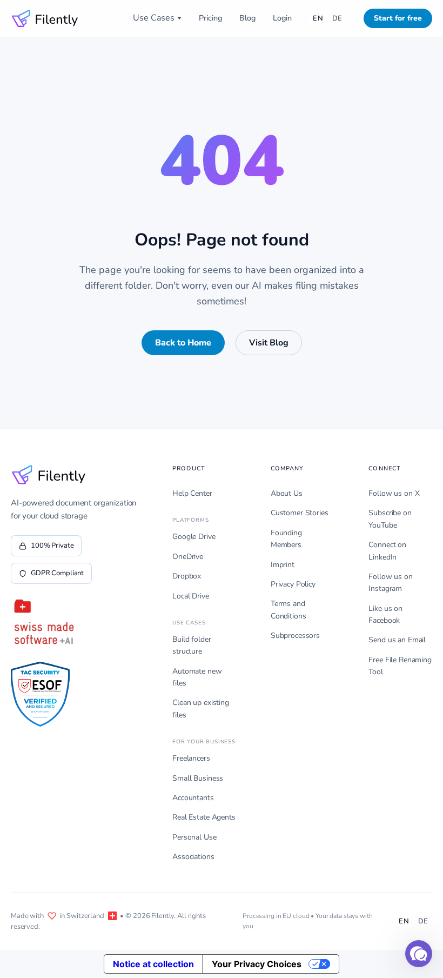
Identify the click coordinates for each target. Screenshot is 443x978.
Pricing (210, 17)
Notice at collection (153, 964)
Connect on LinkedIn (387, 551)
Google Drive (193, 536)
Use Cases (153, 18)
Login (282, 17)
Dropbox (186, 576)
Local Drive (190, 596)
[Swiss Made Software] (43, 622)
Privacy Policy (293, 584)
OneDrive (187, 556)
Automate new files (197, 677)
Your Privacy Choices (256, 964)
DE (337, 18)
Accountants (192, 798)
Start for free (398, 18)
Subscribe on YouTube (389, 519)
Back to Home (183, 343)
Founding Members (286, 539)
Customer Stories (299, 513)
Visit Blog (268, 343)
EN (318, 18)
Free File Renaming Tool (399, 666)
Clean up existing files (200, 708)
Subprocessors (295, 635)
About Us (287, 493)
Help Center (192, 493)
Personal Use (194, 837)
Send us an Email (397, 640)
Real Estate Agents (203, 817)
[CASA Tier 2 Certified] (40, 694)
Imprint (282, 565)
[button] (418, 953)
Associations (193, 856)
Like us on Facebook (385, 614)
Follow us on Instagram (390, 582)
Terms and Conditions (288, 609)
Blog (247, 17)
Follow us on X (393, 493)
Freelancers (191, 758)
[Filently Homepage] (45, 18)
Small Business (197, 778)
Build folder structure (191, 645)
